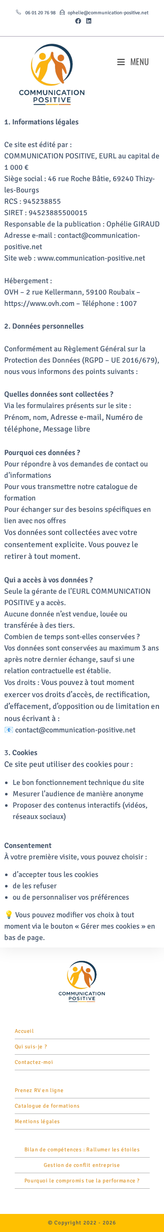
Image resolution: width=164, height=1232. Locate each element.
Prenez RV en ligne (39, 1090)
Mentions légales (38, 1121)
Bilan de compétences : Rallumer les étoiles (82, 1149)
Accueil (24, 1031)
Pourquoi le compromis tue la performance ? (82, 1180)
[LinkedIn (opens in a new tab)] (87, 21)
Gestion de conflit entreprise (82, 1165)
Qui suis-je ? (31, 1046)
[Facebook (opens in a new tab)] (78, 21)
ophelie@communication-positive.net (108, 13)
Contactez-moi (34, 1062)
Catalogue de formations (47, 1106)
